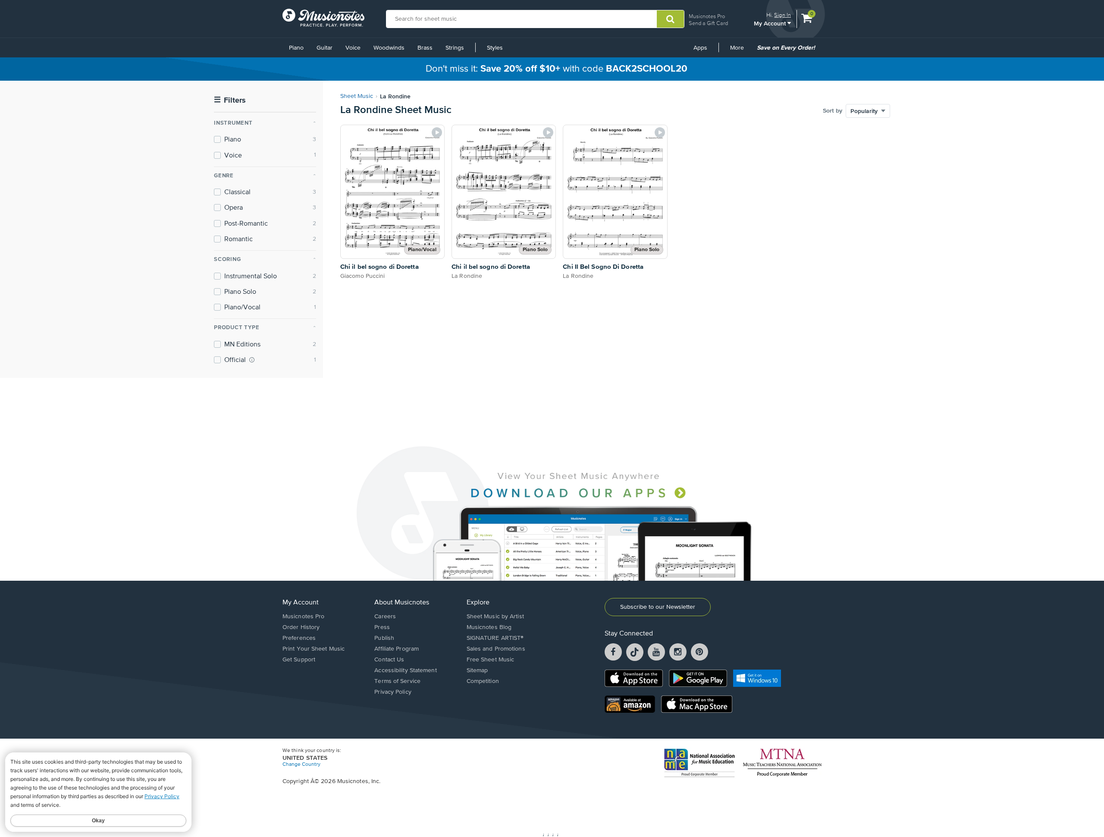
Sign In (782, 15)
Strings (454, 48)
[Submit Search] (670, 19)
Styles (495, 48)
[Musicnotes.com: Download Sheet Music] (323, 18)
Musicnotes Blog (489, 627)
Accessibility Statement (405, 670)
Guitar (324, 48)
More (740, 50)
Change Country (301, 764)
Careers (385, 617)
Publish (384, 638)
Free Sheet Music (490, 660)
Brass (425, 48)
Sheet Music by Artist (495, 617)
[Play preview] (437, 132)
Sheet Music (356, 96)
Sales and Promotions (496, 649)
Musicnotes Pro (707, 16)
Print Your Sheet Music (313, 649)
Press (382, 627)
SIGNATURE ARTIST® (495, 638)
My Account (770, 23)
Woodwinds (389, 48)
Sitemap (477, 670)
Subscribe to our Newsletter (657, 607)
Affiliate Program (396, 649)
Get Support (298, 660)
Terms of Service (397, 681)
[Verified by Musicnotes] (251, 359)
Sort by (832, 111)
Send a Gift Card (708, 23)
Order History (301, 627)
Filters (230, 100)
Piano (296, 48)
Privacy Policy (392, 692)
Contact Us (389, 660)
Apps (700, 48)
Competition (483, 681)
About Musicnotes (401, 602)
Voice (353, 48)
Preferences (299, 638)
